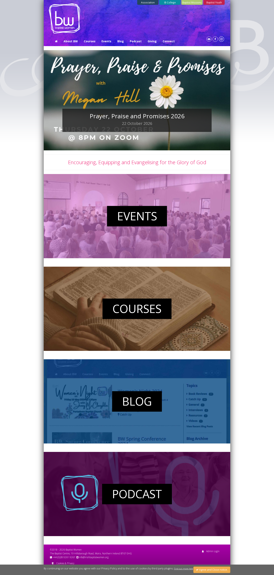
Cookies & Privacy (65, 563)
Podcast (136, 41)
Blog (120, 41)
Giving (152, 41)
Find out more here (183, 568)
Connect (169, 41)
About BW (71, 41)
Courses (89, 41)
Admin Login (212, 551)
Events (106, 41)
